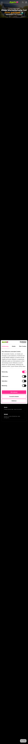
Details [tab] (14, 346)
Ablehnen (14, 400)
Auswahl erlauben (14, 396)
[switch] (24, 376)
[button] (2, 2)
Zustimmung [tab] (5, 346)
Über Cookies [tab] (22, 346)
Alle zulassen (14, 392)
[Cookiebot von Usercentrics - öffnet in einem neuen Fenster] (20, 342)
